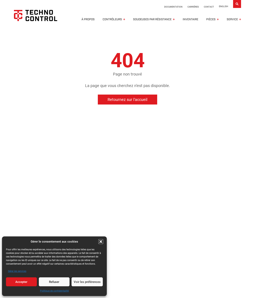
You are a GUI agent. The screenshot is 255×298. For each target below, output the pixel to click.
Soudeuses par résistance (152, 19)
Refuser (54, 282)
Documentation (173, 7)
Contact (209, 7)
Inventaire (190, 19)
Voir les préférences (87, 282)
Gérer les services (17, 271)
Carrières (193, 7)
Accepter (21, 282)
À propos (88, 19)
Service (232, 19)
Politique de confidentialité (54, 290)
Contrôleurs (112, 19)
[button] (101, 242)
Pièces (211, 19)
